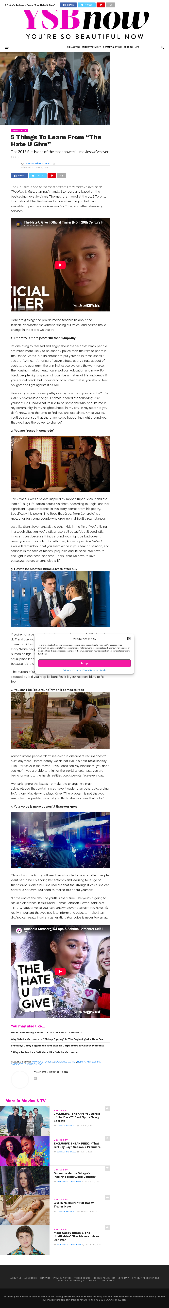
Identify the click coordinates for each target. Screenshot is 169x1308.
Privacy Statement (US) (71, 1280)
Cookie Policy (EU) (104, 1278)
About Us (15, 1278)
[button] (129, 638)
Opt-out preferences (72, 670)
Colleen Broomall (66, 1126)
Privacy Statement (91, 670)
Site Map (123, 1278)
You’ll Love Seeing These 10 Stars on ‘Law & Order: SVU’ (46, 1032)
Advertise (30, 1278)
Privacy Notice (62, 1278)
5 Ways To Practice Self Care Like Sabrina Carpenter (45, 1052)
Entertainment (91, 47)
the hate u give (33, 1064)
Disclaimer (107, 1280)
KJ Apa (87, 1062)
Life (137, 47)
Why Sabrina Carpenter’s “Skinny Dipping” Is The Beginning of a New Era (57, 1039)
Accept (84, 663)
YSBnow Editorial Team (37, 163)
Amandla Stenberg (42, 1062)
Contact (45, 1278)
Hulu (80, 1062)
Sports (128, 47)
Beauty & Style (112, 47)
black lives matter (65, 1062)
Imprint (103, 670)
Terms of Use (82, 1278)
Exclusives (73, 47)
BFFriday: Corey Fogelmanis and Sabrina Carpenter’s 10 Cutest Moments (57, 1045)
